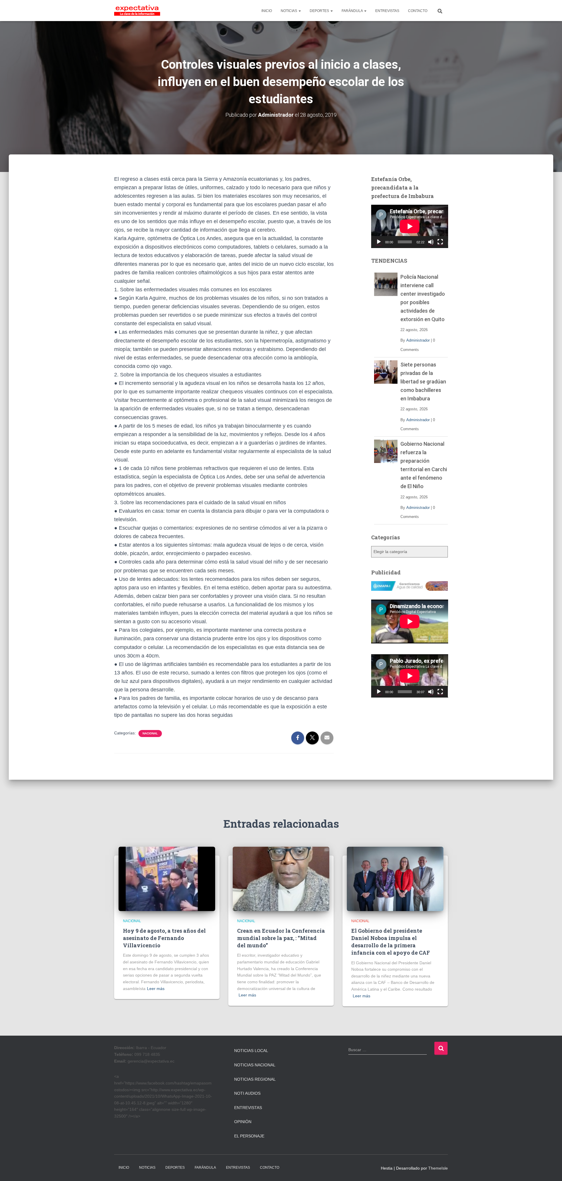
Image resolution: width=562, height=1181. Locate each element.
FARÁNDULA (353, 11)
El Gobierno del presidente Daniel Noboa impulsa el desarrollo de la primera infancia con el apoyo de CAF (390, 941)
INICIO (266, 11)
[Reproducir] (379, 242)
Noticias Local (251, 1050)
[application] (409, 226)
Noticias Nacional (254, 1065)
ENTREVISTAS (387, 11)
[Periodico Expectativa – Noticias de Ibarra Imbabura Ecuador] (137, 10)
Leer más (156, 988)
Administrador (418, 340)
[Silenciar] (431, 242)
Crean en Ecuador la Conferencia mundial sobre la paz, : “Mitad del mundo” (281, 938)
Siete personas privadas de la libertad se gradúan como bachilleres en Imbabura (423, 381)
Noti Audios (247, 1093)
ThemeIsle (438, 1168)
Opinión (242, 1121)
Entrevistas (248, 1107)
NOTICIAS (289, 11)
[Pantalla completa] (440, 242)
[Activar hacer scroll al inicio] (550, 1169)
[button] (299, 11)
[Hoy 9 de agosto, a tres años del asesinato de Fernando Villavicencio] (167, 878)
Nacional (150, 733)
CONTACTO (417, 11)
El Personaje (249, 1136)
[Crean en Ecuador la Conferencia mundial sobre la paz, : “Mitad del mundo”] (281, 878)
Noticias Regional (255, 1079)
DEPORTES (320, 11)
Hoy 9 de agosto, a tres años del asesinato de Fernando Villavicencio (164, 938)
